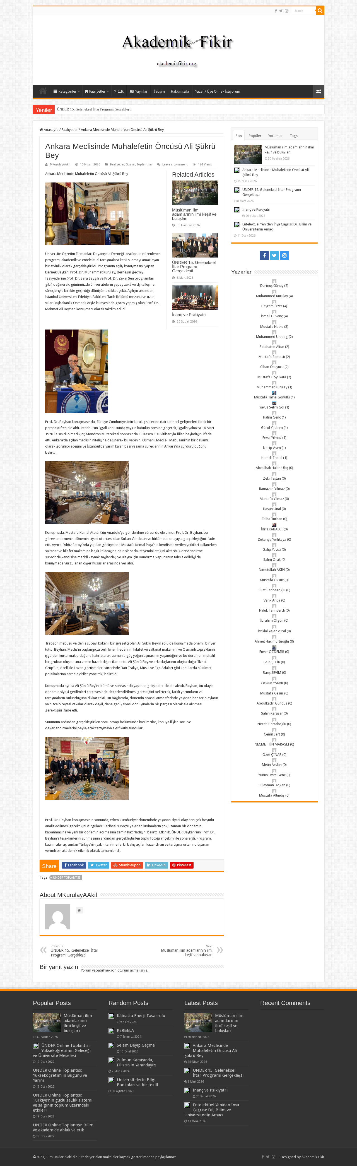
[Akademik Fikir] (178, 49)
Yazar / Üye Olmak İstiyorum (217, 91)
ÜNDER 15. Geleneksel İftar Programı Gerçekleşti (94, 109)
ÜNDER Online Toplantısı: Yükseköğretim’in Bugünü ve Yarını (60, 1075)
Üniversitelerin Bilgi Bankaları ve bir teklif (137, 1082)
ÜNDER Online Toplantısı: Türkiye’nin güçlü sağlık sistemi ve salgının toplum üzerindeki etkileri (62, 1103)
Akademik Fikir (312, 1157)
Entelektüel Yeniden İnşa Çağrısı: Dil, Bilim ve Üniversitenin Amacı (211, 1109)
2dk (121, 91)
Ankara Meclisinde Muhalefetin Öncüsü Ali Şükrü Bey (210, 1050)
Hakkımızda (180, 91)
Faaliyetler (97, 91)
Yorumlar (275, 136)
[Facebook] (276, 11)
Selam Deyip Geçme (136, 1045)
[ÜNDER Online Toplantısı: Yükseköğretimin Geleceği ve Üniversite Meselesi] (35, 1046)
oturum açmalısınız (132, 970)
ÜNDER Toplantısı (66, 877)
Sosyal (130, 164)
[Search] (320, 10)
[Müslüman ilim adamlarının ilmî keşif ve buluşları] (47, 1022)
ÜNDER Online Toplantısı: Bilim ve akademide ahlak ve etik (63, 1127)
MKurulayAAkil (60, 164)
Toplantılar (144, 164)
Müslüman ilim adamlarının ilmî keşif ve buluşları (194, 214)
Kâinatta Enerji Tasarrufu (141, 1015)
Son (239, 136)
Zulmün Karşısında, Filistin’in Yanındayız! (136, 1062)
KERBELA (125, 1030)
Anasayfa (43, 91)
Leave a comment (175, 164)
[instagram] (286, 11)
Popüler (255, 136)
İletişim (159, 91)
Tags (294, 136)
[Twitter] (281, 11)
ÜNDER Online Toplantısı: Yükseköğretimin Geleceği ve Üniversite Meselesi (62, 1050)
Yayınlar (141, 91)
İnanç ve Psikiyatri (189, 314)
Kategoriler (67, 91)
